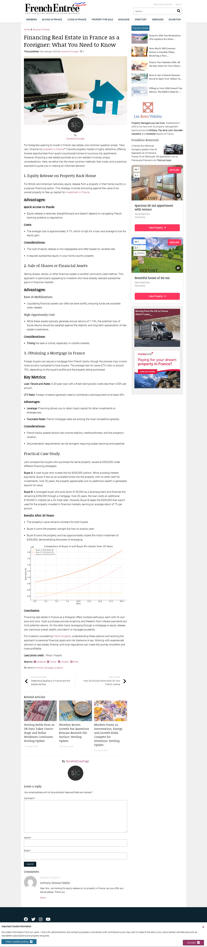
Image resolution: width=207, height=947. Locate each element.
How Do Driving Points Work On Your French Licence (102, 681)
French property (62, 636)
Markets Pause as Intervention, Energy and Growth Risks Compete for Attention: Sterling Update (108, 735)
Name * (27, 837)
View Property (156, 227)
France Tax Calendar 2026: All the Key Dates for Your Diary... (165, 63)
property (58, 667)
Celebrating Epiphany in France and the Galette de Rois (50, 681)
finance (39, 667)
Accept (192, 942)
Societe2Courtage (70, 51)
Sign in (178, 4)
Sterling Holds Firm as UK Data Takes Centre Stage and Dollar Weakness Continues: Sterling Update (39, 733)
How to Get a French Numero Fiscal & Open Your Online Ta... (165, 76)
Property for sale (102, 19)
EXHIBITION (175, 19)
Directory (141, 19)
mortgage (49, 667)
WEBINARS (157, 19)
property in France (53, 149)
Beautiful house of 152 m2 (152, 278)
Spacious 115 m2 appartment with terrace (154, 207)
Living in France (76, 19)
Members (31, 19)
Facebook (41, 661)
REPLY (43, 898)
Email (75, 661)
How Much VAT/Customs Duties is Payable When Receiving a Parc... (162, 52)
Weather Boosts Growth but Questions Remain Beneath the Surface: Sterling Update (74, 733)
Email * (27, 850)
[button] (40, 732)
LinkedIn (64, 661)
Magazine (124, 19)
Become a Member (163, 4)
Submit (30, 864)
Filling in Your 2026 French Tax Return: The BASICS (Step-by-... (165, 89)
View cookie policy (17, 941)
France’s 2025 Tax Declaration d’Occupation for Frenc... (165, 37)
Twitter (53, 661)
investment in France (77, 192)
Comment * (29, 798)
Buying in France (52, 19)
